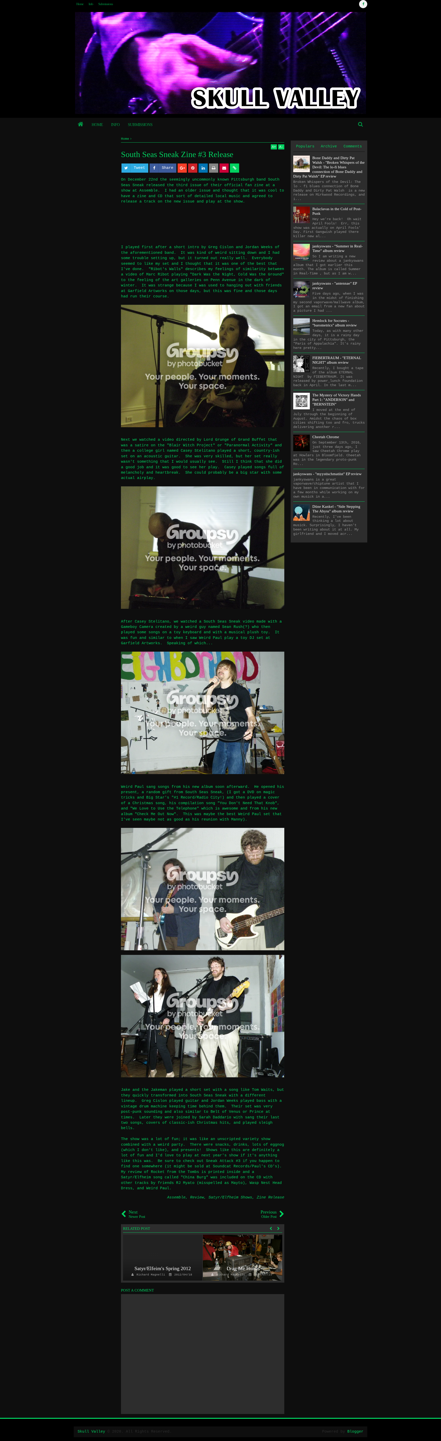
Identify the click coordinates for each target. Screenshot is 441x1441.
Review (197, 1197)
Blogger (355, 1432)
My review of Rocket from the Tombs (160, 1172)
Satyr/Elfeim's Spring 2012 (162, 1268)
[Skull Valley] (81, 125)
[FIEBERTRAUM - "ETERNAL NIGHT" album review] (301, 364)
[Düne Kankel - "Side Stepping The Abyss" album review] (301, 512)
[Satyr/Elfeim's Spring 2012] (162, 1258)
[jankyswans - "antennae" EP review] (301, 289)
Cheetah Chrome (325, 437)
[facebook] (363, 4)
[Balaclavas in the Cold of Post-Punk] (301, 215)
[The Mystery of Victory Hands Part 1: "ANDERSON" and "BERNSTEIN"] (301, 401)
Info (91, 4)
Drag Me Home (243, 1268)
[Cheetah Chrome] (301, 443)
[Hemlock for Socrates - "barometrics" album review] (301, 326)
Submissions (105, 4)
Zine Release (270, 1197)
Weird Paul (157, 1188)
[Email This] (224, 168)
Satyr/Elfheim (136, 1177)
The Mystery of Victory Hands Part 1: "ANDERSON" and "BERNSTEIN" (336, 399)
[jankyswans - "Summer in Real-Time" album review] (301, 252)
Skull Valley (91, 1432)
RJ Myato (185, 1183)
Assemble (176, 1197)
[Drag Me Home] (242, 1258)
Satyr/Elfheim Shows (230, 1197)
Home (79, 4)
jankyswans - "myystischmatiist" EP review (327, 474)
